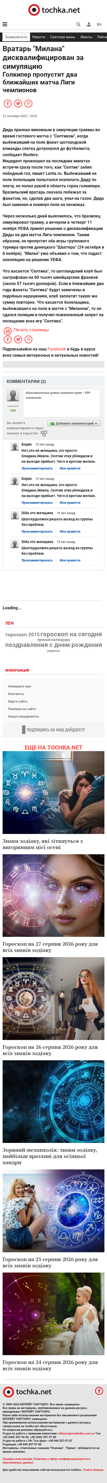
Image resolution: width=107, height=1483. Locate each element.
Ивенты (86, 37)
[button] (89, 24)
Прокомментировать (37, 468)
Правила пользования (17, 1459)
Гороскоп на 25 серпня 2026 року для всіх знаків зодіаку (50, 1262)
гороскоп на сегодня (71, 634)
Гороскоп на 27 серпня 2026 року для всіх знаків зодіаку (50, 947)
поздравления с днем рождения (53, 644)
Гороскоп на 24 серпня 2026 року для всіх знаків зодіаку (50, 1365)
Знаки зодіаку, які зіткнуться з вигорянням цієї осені (43, 844)
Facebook (57, 349)
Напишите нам (19, 686)
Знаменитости (16, 37)
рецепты (53, 651)
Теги (10, 623)
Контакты (16, 694)
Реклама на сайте (22, 709)
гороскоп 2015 (22, 635)
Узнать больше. (93, 1470)
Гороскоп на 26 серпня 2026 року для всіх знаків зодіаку (50, 1050)
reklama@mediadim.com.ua (76, 1433)
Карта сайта (17, 701)
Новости (38, 37)
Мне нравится (70, 468)
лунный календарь (53, 640)
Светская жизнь (62, 37)
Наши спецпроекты (23, 716)
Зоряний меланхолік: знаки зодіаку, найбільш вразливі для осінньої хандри (50, 1156)
